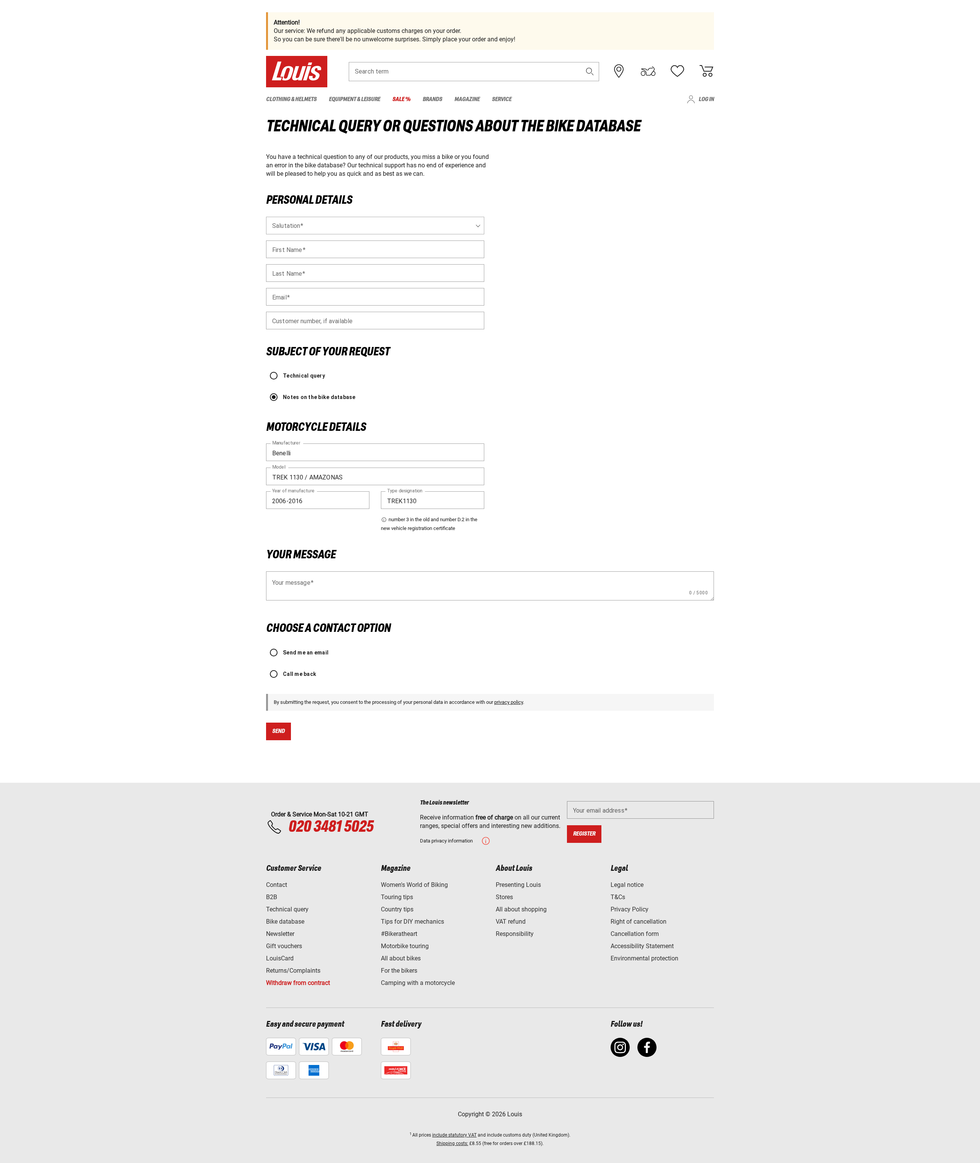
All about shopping (521, 909)
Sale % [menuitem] (401, 99)
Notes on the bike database (319, 397)
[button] (590, 71)
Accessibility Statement (642, 946)
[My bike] (648, 71)
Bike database (285, 921)
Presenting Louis (518, 884)
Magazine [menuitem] (467, 99)
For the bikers (399, 970)
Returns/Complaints (293, 970)
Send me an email (305, 652)
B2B (271, 897)
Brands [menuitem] (432, 99)
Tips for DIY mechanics (412, 921)
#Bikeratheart (399, 933)
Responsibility (515, 933)
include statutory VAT (454, 1135)
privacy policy (508, 702)
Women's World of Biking (414, 884)
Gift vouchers (284, 946)
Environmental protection (644, 958)
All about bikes (401, 958)
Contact (276, 884)
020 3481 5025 (329, 827)
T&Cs (618, 897)
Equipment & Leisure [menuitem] (354, 99)
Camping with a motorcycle (418, 982)
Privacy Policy (629, 909)
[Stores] (619, 71)
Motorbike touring (405, 946)
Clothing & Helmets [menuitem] (291, 99)
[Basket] (706, 71)
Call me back (299, 674)
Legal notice (627, 884)
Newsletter (280, 933)
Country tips (397, 909)
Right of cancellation (638, 921)
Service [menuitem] (501, 99)
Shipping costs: (452, 1143)
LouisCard (280, 958)
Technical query (304, 376)
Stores (504, 897)
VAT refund (511, 921)
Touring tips (397, 897)
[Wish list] (677, 71)
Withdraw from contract (298, 982)
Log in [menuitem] (706, 99)
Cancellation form (635, 933)
